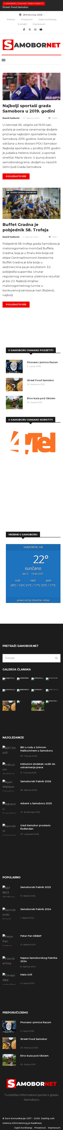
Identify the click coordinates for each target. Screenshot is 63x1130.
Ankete (11, 19)
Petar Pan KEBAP (30, 935)
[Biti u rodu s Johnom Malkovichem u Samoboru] (10, 751)
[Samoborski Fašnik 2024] (23, 677)
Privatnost (27, 19)
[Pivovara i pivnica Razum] (15, 367)
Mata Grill (26, 974)
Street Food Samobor (15, 7)
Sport (10, 78)
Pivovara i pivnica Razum (42, 362)
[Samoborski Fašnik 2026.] (10, 789)
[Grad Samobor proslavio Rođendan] (10, 838)
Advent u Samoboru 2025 (36, 803)
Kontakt (22, 24)
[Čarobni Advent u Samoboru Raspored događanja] (23, 689)
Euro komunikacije (15, 1118)
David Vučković (11, 118)
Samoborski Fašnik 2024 (35, 909)
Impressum (39, 24)
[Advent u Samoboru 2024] (52, 700)
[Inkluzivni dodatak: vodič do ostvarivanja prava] (10, 769)
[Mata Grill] (9, 689)
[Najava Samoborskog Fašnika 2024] (52, 677)
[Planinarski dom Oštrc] (37, 689)
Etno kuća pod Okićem (41, 398)
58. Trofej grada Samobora (21, 193)
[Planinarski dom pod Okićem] (52, 689)
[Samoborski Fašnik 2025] (9, 677)
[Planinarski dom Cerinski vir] (23, 700)
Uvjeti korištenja (47, 19)
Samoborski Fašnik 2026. (35, 781)
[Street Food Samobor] (15, 385)
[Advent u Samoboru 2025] (10, 811)
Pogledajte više (16, 176)
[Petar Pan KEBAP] (37, 677)
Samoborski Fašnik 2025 (35, 887)
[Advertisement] (31, 494)
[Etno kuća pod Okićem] (15, 403)
